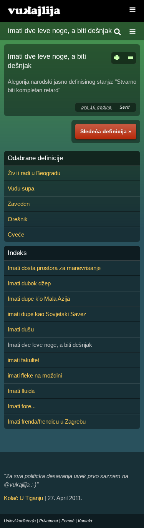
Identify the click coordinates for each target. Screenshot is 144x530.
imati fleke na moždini (35, 375)
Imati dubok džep (29, 283)
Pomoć (67, 520)
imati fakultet (23, 360)
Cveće (16, 234)
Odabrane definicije (35, 158)
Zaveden (19, 203)
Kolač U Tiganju (23, 498)
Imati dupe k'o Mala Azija (39, 298)
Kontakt (85, 520)
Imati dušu (21, 329)
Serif (124, 107)
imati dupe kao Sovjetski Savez (47, 314)
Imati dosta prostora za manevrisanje (54, 268)
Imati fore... (22, 406)
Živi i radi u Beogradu (34, 173)
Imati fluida (21, 391)
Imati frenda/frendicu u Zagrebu (47, 421)
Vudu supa (21, 188)
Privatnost (48, 520)
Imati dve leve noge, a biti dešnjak (60, 31)
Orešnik (18, 219)
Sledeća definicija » (105, 131)
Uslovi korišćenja (20, 520)
